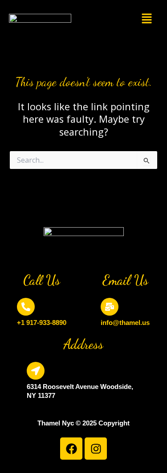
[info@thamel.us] (109, 307)
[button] (146, 19)
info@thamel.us (125, 322)
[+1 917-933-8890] (26, 307)
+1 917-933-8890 (41, 322)
